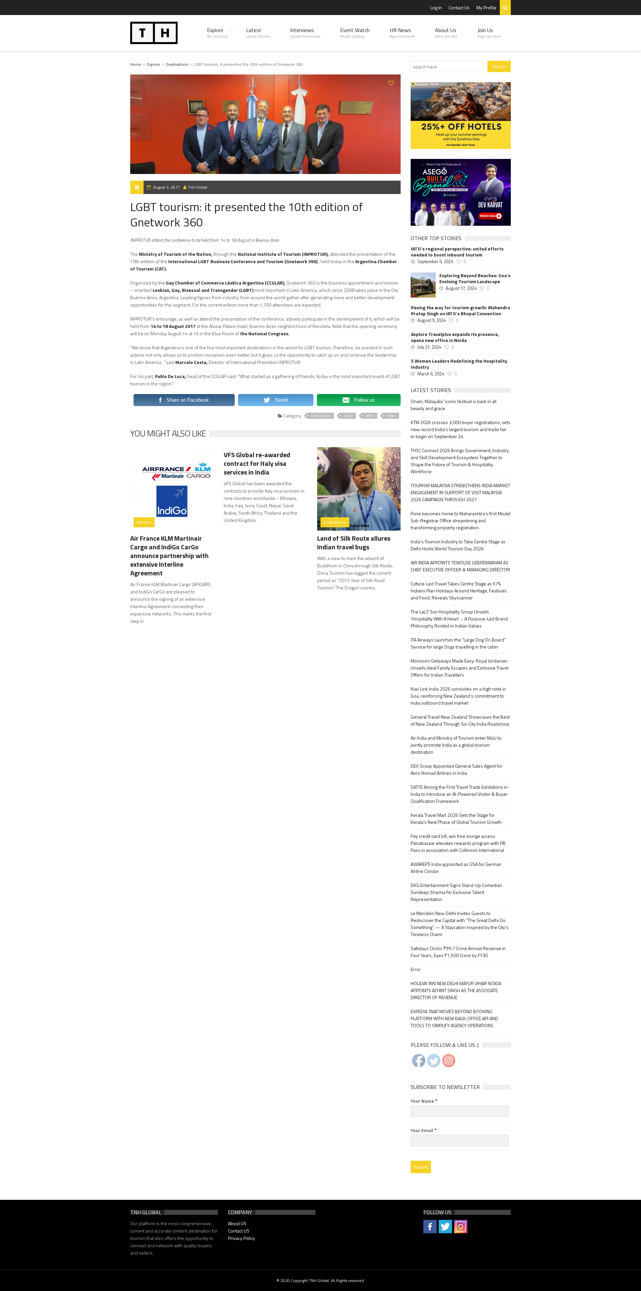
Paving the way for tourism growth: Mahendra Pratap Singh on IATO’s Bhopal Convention (460, 311)
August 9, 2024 (431, 320)
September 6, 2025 (435, 261)
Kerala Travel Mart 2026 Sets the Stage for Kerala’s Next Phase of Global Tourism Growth (456, 818)
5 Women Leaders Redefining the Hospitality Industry (459, 364)
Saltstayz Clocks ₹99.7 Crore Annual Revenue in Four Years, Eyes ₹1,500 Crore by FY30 (458, 952)
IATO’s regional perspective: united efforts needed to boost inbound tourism (457, 252)
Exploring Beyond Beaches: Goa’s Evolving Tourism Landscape (474, 278)
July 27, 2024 (429, 347)
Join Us (489, 32)
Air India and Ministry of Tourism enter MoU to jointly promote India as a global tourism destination (456, 744)
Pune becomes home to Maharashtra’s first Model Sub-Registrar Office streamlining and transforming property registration (460, 520)
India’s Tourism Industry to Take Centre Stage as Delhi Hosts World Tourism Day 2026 (458, 545)
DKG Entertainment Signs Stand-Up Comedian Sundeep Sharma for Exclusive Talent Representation (456, 892)
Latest (258, 32)
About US (237, 1223)
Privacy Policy (241, 1238)
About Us (446, 32)
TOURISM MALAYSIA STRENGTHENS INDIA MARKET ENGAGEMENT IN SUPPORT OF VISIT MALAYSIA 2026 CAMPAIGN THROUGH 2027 (460, 492)
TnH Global (197, 187)
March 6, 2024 (430, 373)
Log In (436, 7)
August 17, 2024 (461, 288)
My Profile (486, 7)
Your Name (424, 1101)
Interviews (305, 32)
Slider (391, 415)
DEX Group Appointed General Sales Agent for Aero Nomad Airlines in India (456, 769)
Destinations (177, 64)
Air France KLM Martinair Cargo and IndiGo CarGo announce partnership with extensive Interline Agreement (169, 555)
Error (416, 969)
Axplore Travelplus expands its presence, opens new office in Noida (455, 337)
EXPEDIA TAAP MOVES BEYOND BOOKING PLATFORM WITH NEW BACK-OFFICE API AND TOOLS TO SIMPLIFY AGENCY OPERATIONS (454, 1018)
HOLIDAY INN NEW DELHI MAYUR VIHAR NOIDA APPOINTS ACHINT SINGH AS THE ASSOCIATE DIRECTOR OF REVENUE (456, 990)
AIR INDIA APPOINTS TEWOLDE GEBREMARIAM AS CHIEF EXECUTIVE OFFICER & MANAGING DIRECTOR (460, 566)
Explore (217, 32)
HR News (402, 32)
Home (135, 64)
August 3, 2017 (166, 187)
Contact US (238, 1230)
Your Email (424, 1130)
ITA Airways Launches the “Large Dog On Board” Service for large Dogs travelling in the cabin (458, 643)
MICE (370, 415)
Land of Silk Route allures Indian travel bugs (353, 542)
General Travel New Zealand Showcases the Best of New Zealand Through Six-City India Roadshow (460, 720)
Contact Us (459, 7)
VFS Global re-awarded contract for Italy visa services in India (257, 463)
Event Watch (355, 32)
